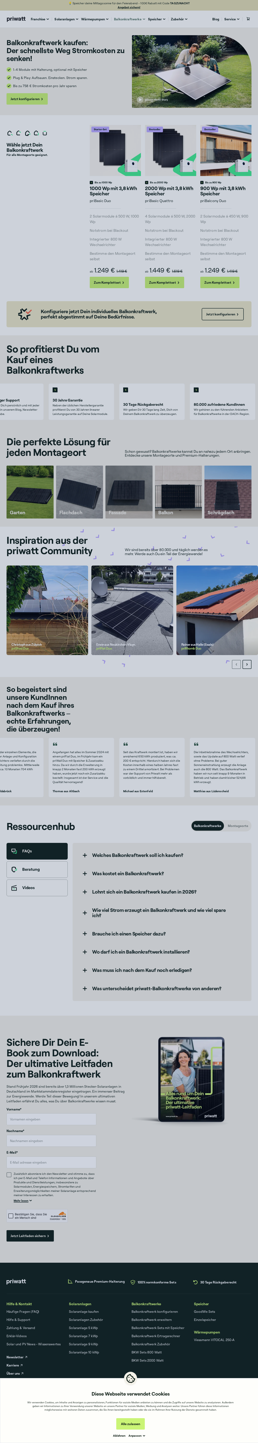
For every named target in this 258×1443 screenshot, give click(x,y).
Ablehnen (119, 1435)
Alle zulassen (130, 1424)
